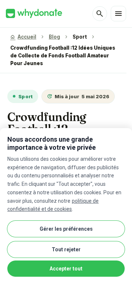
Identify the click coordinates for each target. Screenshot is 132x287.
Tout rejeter (66, 249)
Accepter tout (66, 269)
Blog (54, 37)
